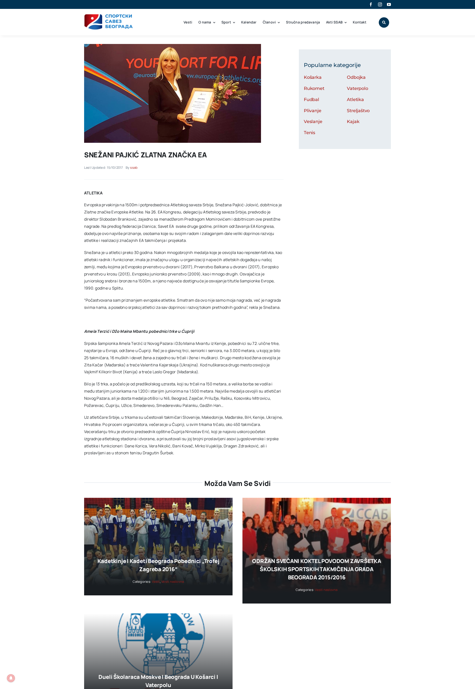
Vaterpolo (357, 88)
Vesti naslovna (172, 581)
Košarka (313, 77)
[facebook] (371, 4)
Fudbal (311, 99)
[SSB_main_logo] (108, 16)
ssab (134, 167)
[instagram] (380, 4)
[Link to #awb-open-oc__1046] (384, 22)
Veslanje (313, 121)
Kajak (353, 121)
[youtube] (389, 4)
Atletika (355, 99)
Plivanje (312, 110)
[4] (172, 46)
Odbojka (356, 77)
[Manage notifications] (11, 678)
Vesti (156, 581)
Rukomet (314, 88)
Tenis (309, 132)
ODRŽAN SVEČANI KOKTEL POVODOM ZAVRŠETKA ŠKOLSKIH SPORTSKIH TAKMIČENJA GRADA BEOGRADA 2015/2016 (316, 569)
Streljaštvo (358, 110)
